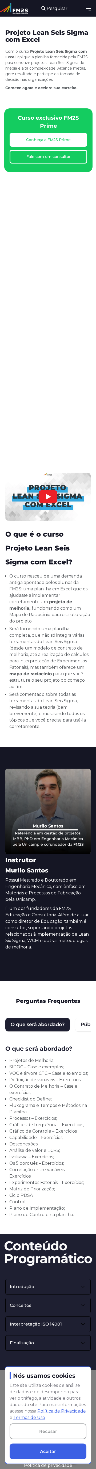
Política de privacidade (48, 1465)
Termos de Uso (29, 1417)
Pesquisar (56, 8)
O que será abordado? (38, 1024)
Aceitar (48, 1451)
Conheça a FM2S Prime (48, 139)
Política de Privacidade (61, 1411)
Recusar (48, 1431)
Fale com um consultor (48, 156)
